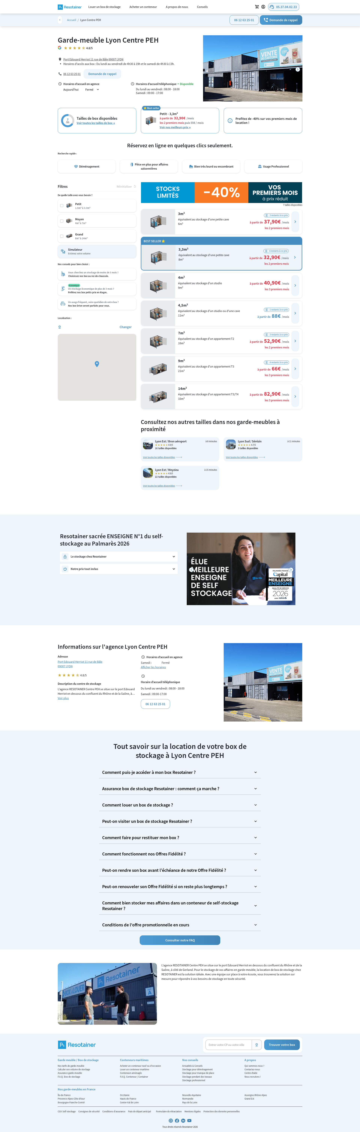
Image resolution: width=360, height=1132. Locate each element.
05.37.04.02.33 (283, 6)
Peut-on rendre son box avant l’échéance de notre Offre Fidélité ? (164, 870)
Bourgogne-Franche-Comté (71, 1102)
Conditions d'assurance (114, 1111)
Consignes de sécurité (89, 1111)
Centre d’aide (250, 1072)
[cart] (257, 7)
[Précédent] (191, 570)
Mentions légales (192, 1111)
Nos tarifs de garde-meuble (71, 1065)
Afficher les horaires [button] (153, 667)
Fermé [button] (92, 89)
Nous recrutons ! (252, 1076)
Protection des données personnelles (221, 1111)
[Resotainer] (70, 7)
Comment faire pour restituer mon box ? (140, 837)
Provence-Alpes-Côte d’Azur (71, 1098)
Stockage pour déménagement (197, 1069)
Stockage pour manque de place (198, 1072)
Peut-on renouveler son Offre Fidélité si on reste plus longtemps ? (164, 886)
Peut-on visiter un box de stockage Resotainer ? (147, 821)
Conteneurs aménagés (131, 1072)
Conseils (202, 7)
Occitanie (124, 1095)
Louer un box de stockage (104, 7)
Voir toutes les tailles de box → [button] (96, 123)
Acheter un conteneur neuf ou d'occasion (140, 1065)
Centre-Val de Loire (129, 1102)
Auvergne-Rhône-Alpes (255, 1095)
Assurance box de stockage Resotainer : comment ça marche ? (160, 788)
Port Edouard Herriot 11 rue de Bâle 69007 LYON (93, 59)
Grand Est (249, 1098)
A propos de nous (177, 7)
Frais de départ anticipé (140, 1111)
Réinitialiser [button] (126, 186)
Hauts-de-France (128, 1098)
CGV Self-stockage (67, 1111)
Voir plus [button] (63, 698)
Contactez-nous (252, 1069)
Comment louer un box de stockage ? (137, 805)
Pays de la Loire (189, 1102)
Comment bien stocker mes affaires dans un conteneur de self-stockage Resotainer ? (170, 905)
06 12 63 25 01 (244, 20)
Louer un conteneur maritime (134, 1069)
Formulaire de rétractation (169, 1111)
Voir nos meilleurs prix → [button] (175, 127)
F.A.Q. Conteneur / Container (134, 1076)
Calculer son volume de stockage (74, 1069)
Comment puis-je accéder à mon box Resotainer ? (149, 772)
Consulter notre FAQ (180, 940)
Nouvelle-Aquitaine (191, 1095)
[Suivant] (297, 69)
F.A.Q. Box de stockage (69, 1076)
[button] (295, 221)
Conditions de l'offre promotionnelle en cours (145, 925)
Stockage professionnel (193, 1080)
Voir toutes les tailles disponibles (159, 457)
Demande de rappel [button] (280, 20)
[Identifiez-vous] (264, 7)
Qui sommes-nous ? (254, 1065)
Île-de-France (64, 1095)
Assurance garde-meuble (70, 1072)
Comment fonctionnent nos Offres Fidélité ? (144, 854)
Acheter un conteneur (143, 7)
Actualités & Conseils (192, 1065)
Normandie (187, 1098)
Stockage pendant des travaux (197, 1076)
